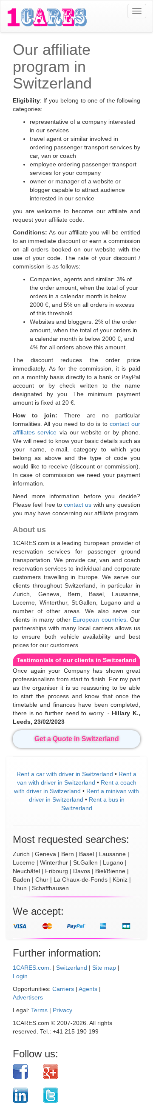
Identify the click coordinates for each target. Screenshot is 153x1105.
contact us (77, 504)
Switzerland (71, 967)
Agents (88, 988)
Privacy (62, 1010)
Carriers (63, 988)
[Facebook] (25, 1071)
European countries (99, 619)
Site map (104, 967)
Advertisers (28, 997)
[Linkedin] (25, 1095)
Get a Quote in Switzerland (76, 738)
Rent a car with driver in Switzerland (65, 774)
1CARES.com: (32, 967)
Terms (39, 1010)
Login (20, 976)
